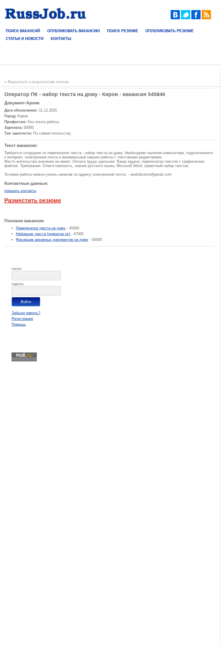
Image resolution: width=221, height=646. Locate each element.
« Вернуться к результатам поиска (36, 81)
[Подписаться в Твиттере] (185, 18)
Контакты (61, 39)
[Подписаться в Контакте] (175, 18)
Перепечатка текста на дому (41, 228)
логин (16, 269)
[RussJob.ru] (45, 23)
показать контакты (20, 191)
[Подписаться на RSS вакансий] (206, 18)
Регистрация (22, 319)
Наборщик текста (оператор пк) (43, 234)
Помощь (19, 324)
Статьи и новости (24, 39)
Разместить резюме (32, 200)
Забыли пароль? (26, 313)
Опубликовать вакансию (73, 31)
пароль (18, 284)
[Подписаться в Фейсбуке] (196, 18)
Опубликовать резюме (169, 31)
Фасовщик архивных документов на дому (52, 239)
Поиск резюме (122, 31)
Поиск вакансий (23, 31)
